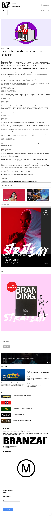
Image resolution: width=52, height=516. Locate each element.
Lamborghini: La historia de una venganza (22, 395)
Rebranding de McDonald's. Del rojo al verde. (22, 408)
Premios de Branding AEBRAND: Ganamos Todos (38, 372)
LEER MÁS (21, 385)
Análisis (7, 48)
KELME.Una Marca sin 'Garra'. (19, 414)
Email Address (6, 341)
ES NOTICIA (4, 366)
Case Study (29, 376)
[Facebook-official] (43, 11)
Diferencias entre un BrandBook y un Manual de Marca (24, 402)
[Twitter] (41, 11)
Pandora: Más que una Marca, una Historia (22, 420)
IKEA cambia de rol (8, 377)
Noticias (28, 371)
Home (2, 48)
